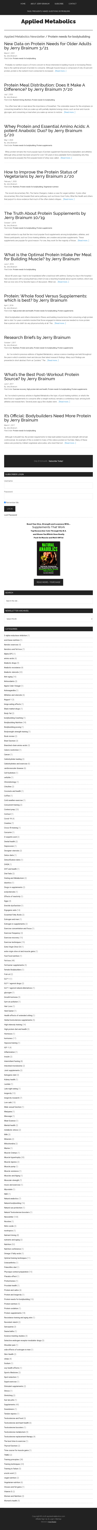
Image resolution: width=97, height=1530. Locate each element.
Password (8, 492)
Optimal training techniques (15, 1258)
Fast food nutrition (11, 956)
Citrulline (7, 786)
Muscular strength (11, 1180)
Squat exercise (10, 1382)
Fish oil (7, 974)
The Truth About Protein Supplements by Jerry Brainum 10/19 (45, 215)
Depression (9, 846)
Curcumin (8, 832)
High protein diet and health (23, 311)
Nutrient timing (18, 100)
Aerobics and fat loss (13, 649)
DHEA (6, 864)
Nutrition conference (12, 1249)
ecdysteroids (9, 892)
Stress (7, 1391)
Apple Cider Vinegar (12, 686)
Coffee (7, 796)
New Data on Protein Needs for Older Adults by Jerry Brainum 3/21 (47, 45)
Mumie (7, 1148)
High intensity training (13, 1025)
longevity (8, 1093)
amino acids (9, 658)
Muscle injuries (10, 1162)
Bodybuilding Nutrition (13, 722)
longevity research (11, 1098)
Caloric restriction (11, 750)
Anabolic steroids (11, 672)
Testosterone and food (13, 1418)
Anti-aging (8, 677)
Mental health (9, 1125)
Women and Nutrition (12, 1496)
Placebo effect (10, 1276)
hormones (8, 1038)
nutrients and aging (12, 1240)
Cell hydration (9, 773)
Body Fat (7, 713)
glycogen (8, 992)
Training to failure (11, 1469)
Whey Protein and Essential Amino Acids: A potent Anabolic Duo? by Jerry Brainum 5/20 (46, 130)
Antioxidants (9, 681)
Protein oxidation (11, 1308)
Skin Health (8, 1354)
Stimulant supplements (13, 1386)
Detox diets (9, 855)
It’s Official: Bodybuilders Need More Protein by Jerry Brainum (47, 417)
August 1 (7, 700)
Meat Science (9, 1121)
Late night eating (11, 1089)
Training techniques (12, 1464)
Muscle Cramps (10, 1153)
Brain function (9, 741)
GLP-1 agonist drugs (12, 983)
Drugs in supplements (13, 887)
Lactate (7, 1084)
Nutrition (28, 100)
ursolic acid (9, 1473)
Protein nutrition (10, 1304)
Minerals (7, 1139)
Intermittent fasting (12, 1061)
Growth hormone (11, 997)
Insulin (7, 1057)
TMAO (6, 1455)
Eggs (6, 901)
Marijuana (8, 1111)
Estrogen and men (11, 919)
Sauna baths (9, 1331)
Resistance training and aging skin (18, 1317)
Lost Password (10, 515)
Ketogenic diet (10, 1075)
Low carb (8, 1102)
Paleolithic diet (10, 1267)
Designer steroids (11, 851)
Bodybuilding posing (12, 727)
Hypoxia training (10, 1043)
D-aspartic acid (10, 837)
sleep (6, 1359)
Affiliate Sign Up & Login (45, 1519)
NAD (6, 1194)
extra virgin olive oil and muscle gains (19, 951)
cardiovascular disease (13, 768)
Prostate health (10, 1285)
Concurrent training (12, 805)
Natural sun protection (13, 1208)
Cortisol (7, 814)
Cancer (7, 754)
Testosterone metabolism (15, 1432)
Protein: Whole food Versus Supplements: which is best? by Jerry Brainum (45, 298)
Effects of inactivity (12, 896)
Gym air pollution (11, 1002)
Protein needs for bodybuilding (24, 58)
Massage (8, 1116)
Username (8, 481)
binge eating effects (12, 704)
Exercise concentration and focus (18, 928)
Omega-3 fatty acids (12, 1253)
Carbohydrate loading (13, 759)
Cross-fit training (11, 828)
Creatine (7, 823)
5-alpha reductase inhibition (15, 635)
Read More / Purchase (48, 582)
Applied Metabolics (48, 21)
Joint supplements (12, 1070)
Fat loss (7, 960)
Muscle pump (9, 1166)
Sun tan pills (9, 1400)
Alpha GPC (8, 654)
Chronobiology (10, 782)
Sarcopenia (8, 1327)
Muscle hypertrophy (12, 1157)
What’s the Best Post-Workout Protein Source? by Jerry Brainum (41, 376)
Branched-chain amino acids (15, 745)
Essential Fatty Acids (13, 915)
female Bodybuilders (12, 970)
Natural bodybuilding (12, 1203)
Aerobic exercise (11, 645)
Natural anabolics (11, 1198)
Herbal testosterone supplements (18, 1020)
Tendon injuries (10, 1414)
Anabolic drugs (10, 663)
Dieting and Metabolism (14, 878)
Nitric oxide (9, 1226)
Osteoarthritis (9, 1263)
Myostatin (8, 1189)
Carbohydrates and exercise (15, 764)
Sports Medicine (11, 1372)
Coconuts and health (12, 791)
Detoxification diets (12, 860)
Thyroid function (10, 1446)
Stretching (8, 1395)
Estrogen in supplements (14, 924)
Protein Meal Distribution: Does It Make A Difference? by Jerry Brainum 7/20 (44, 87)
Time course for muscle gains (16, 1450)
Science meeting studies (14, 1336)
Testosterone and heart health (16, 1423)
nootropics (8, 1231)
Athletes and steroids (13, 695)
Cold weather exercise (13, 800)
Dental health (9, 841)
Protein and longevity (13, 1295)
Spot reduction (10, 1377)
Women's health (10, 1501)
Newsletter (8, 1217)
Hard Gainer (9, 1011)
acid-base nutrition (12, 640)
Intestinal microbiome (13, 1066)
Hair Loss (8, 1006)
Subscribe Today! (56, 461)
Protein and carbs (26, 348)
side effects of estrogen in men (17, 1350)
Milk (6, 1134)
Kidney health (9, 1079)
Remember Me (12, 502)
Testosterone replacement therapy (18, 1437)
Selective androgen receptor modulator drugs (23, 1340)
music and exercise (12, 1185)
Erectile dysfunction (12, 906)
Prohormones (9, 1281)
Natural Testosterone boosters (17, 1212)
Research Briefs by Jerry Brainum (37, 337)
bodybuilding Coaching (13, 718)
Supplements (9, 1404)
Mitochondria (9, 1144)
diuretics (7, 883)
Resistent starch (11, 1322)
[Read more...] (60, 71)
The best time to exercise (14, 1441)
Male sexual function (12, 1107)
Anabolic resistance (12, 667)
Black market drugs (12, 709)
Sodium (7, 1363)
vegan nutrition (10, 1478)
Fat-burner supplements (14, 965)
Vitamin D (8, 1491)
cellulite (7, 777)
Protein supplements (44, 145)
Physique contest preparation (16, 1272)
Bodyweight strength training (16, 732)
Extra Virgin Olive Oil (12, 947)
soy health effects (11, 1368)
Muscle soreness (11, 1171)
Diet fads (8, 873)
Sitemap (58, 1519)
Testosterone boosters (13, 1427)
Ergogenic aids (10, 910)
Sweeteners (9, 1409)
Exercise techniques (12, 942)
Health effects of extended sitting (18, 1015)
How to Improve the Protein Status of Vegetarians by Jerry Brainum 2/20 (40, 174)
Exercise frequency (12, 933)
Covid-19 (8, 819)
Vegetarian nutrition (51, 187)
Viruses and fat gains (13, 1487)
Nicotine (7, 1221)
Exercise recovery (19, 389)
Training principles (11, 1459)
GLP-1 (6, 979)
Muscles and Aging (12, 1176)
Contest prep (9, 809)
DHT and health (10, 869)
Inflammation (9, 1052)
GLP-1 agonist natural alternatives (18, 988)
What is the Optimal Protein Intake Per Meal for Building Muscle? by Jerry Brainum (47, 256)
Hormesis (8, 1034)
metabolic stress (11, 1130)
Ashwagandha (10, 690)
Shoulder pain (9, 1345)
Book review (9, 736)
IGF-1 (6, 1047)
